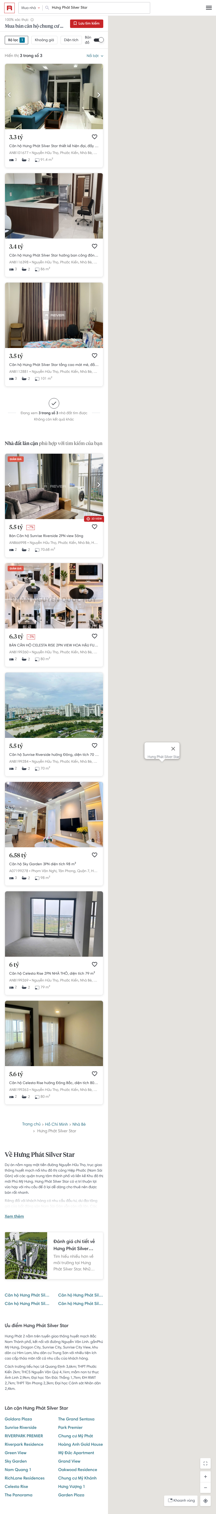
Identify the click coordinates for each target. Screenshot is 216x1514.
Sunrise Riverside (21, 1428)
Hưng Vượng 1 (71, 1487)
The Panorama (18, 1495)
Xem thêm (14, 1217)
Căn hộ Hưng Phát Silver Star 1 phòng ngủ (80, 1296)
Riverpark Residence (24, 1445)
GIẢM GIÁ (16, 459)
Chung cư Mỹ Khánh (77, 1479)
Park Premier (70, 1428)
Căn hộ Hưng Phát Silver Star (27, 1296)
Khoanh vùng (184, 1501)
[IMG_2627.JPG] (54, 956)
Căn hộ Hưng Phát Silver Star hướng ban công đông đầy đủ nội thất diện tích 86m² (54, 256)
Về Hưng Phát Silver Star (40, 1155)
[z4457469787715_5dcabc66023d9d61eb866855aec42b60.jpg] (54, 518)
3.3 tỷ (16, 138)
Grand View (69, 1462)
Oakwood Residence (77, 1470)
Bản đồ (88, 40)
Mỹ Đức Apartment (76, 1453)
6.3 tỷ (16, 637)
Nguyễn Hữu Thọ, (45, 153)
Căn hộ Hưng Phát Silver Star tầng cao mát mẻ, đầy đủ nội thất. (54, 365)
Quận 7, (83, 871)
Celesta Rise (16, 1487)
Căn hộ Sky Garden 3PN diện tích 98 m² (42, 864)
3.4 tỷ (16, 247)
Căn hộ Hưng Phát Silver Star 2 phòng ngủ (27, 1304)
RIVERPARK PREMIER (24, 1436)
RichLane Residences (25, 1479)
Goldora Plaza (18, 1420)
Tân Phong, (67, 871)
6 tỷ (14, 965)
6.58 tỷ (18, 856)
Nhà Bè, (86, 153)
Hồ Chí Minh (56, 1125)
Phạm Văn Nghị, (44, 871)
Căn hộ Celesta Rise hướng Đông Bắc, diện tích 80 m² (54, 1083)
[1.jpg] (54, 628)
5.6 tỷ (16, 1074)
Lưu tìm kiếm (89, 24)
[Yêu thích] (94, 137)
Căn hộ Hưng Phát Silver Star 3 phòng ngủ (80, 1304)
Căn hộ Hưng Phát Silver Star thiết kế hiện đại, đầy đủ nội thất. (54, 146)
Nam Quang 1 (18, 1470)
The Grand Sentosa (76, 1420)
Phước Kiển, (69, 153)
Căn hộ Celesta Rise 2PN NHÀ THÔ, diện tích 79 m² (52, 974)
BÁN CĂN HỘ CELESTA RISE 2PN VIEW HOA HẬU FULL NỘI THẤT (54, 645)
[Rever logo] (9, 8)
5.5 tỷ (16, 527)
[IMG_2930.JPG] (54, 737)
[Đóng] (173, 748)
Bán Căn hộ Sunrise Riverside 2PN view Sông (46, 536)
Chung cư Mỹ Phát (75, 1436)
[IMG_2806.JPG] (54, 846)
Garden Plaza (71, 1495)
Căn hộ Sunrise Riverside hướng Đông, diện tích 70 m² (54, 755)
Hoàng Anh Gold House (80, 1445)
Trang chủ (31, 1125)
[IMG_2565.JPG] (54, 1065)
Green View (15, 1453)
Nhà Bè (79, 1125)
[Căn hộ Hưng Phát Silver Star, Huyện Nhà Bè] (54, 128)
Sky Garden (16, 1462)
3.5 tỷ (16, 356)
